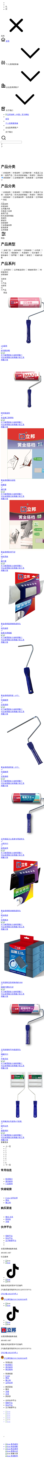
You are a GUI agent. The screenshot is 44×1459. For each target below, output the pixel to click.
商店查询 (9, 1369)
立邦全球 (14, 1198)
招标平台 (9, 1236)
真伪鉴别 (9, 1181)
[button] (22, 184)
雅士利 (8, 1203)
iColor (7, 1198)
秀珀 (7, 1200)
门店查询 (9, 1184)
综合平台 (9, 1238)
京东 (11, 1217)
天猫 (7, 1222)
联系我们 (9, 1179)
